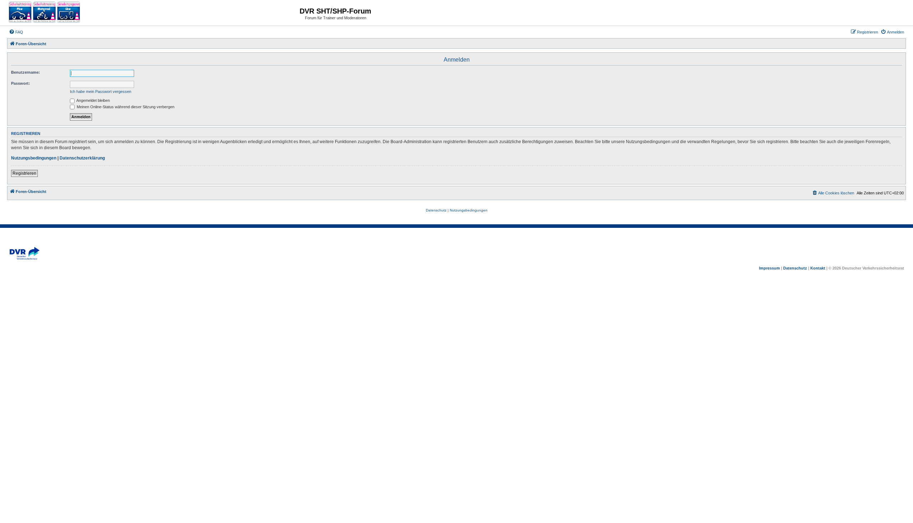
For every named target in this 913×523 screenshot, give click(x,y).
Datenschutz (795, 268)
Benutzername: (25, 72)
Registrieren (24, 173)
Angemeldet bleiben (93, 100)
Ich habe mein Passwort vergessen (100, 91)
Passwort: (20, 83)
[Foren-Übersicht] (44, 13)
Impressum (769, 268)
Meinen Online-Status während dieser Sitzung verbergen (125, 107)
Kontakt (817, 268)
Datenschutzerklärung (82, 158)
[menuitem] (16, 32)
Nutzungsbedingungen (33, 158)
